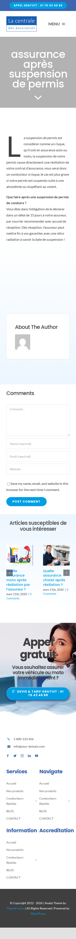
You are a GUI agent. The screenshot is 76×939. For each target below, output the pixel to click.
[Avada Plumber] (21, 18)
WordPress (38, 913)
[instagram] (22, 755)
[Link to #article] (38, 97)
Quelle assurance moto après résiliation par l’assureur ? (18, 580)
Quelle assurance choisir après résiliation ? (54, 578)
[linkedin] (29, 755)
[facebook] (7, 755)
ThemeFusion (15, 908)
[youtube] (36, 755)
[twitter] (15, 755)
